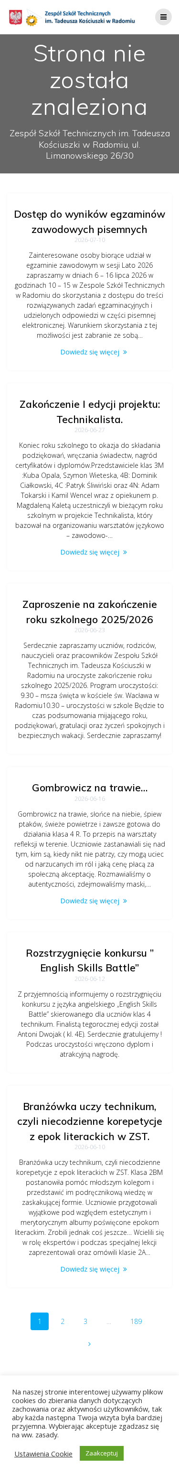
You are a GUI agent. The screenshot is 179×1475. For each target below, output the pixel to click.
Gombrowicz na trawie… (89, 787)
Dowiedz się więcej (89, 351)
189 (139, 1321)
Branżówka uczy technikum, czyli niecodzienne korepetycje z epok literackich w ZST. (89, 1121)
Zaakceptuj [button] (101, 1453)
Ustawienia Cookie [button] (43, 1453)
